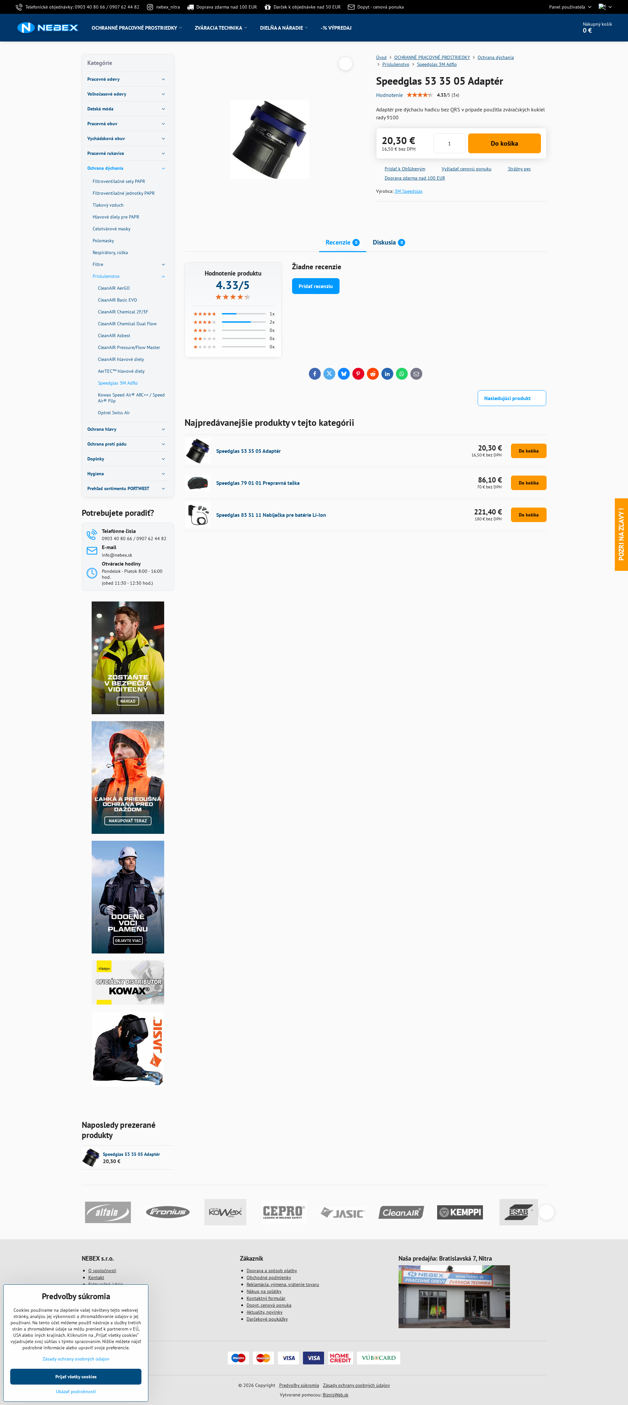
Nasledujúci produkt (507, 398)
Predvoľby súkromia (299, 1385)
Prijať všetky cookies (76, 1377)
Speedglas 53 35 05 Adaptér (248, 451)
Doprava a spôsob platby (272, 1270)
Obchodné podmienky (269, 1277)
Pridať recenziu (316, 286)
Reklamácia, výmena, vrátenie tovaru (283, 1284)
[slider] (420, 95)
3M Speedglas (409, 191)
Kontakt (96, 1277)
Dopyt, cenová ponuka (269, 1305)
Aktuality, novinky (265, 1312)
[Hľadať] (554, 27)
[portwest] (128, 952)
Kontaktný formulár (266, 1298)
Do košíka (504, 143)
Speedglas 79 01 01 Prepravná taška (258, 483)
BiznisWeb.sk (335, 1395)
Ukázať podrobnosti (76, 1391)
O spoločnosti (102, 1270)
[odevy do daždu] (128, 832)
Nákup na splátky (264, 1291)
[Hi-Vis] (128, 713)
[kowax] (128, 1003)
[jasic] (128, 1085)
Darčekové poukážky (267, 1319)
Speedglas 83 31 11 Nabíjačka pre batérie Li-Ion (271, 515)
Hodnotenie (389, 95)
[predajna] (454, 1327)
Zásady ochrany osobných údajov (356, 1385)
